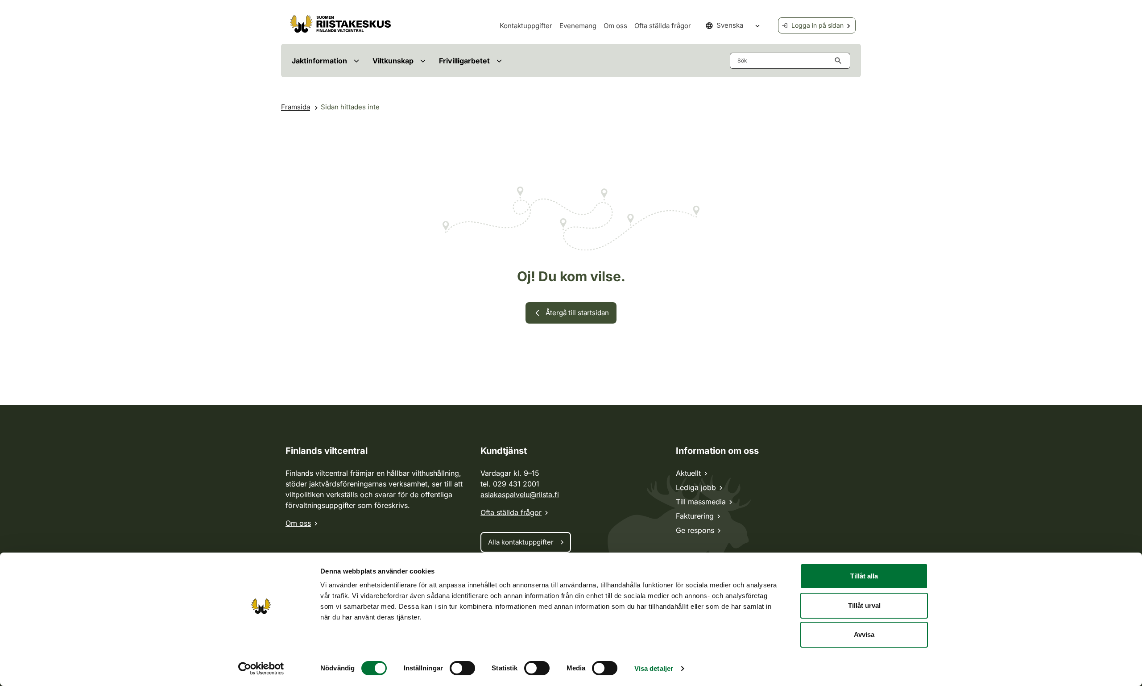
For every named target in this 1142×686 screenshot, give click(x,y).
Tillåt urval (864, 605)
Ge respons (695, 530)
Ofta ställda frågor (662, 25)
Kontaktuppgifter (526, 25)
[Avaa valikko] (356, 60)
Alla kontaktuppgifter (521, 542)
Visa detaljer (653, 668)
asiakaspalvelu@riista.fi (519, 494)
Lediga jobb (696, 487)
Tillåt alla (864, 576)
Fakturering (695, 515)
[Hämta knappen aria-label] (840, 60)
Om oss (615, 25)
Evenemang (577, 25)
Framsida (295, 107)
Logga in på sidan (817, 25)
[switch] (462, 668)
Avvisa (864, 634)
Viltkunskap (393, 60)
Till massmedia (701, 501)
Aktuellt (688, 473)
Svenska (729, 25)
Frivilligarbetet (464, 60)
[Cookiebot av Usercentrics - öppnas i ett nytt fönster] (261, 668)
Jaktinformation (319, 60)
